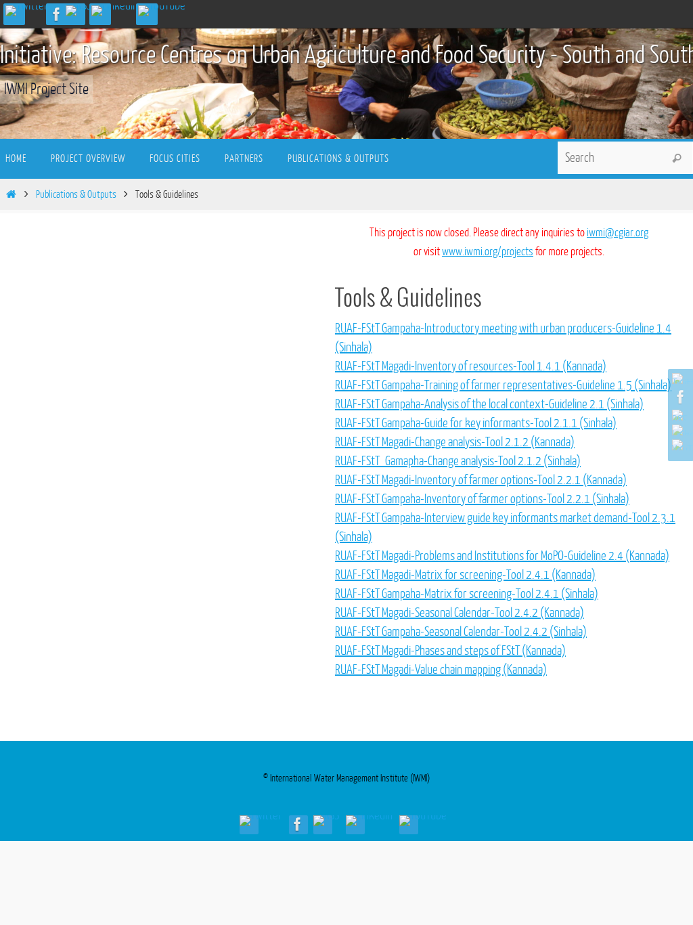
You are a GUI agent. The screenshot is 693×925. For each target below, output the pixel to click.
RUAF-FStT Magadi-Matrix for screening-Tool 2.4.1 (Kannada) (465, 575)
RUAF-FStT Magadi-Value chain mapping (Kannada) (441, 669)
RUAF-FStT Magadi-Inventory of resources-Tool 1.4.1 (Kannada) (470, 366)
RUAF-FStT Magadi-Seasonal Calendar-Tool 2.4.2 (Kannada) (459, 613)
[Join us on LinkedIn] (114, 10)
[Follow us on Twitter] (26, 10)
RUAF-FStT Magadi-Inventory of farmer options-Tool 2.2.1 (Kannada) (481, 480)
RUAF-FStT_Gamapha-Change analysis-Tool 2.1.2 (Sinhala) (458, 461)
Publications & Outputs (76, 194)
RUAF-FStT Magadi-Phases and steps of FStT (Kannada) (450, 651)
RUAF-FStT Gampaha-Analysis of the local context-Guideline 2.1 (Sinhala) (489, 404)
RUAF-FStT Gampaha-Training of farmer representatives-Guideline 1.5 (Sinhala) (503, 385)
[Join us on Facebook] (57, 14)
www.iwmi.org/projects (487, 251)
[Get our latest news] (78, 10)
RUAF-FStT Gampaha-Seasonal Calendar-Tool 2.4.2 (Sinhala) (461, 632)
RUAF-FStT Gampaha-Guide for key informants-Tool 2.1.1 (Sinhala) (476, 423)
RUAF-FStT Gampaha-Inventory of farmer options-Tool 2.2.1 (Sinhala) (482, 499)
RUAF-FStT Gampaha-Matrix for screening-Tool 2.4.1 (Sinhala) (466, 594)
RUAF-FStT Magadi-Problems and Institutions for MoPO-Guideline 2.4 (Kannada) (502, 556)
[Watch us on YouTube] (161, 10)
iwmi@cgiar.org (617, 232)
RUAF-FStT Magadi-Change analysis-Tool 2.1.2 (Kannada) (455, 442)
